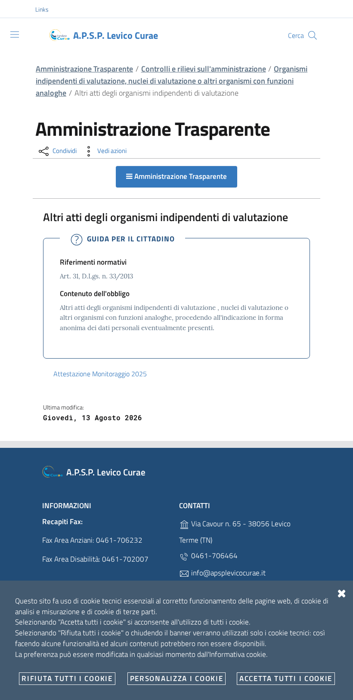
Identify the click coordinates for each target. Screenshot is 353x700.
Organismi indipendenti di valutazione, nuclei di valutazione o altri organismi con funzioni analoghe (171, 81)
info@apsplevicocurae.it (227, 572)
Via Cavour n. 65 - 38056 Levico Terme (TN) (235, 532)
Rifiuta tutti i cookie (67, 678)
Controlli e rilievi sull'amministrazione (203, 69)
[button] (46, 9)
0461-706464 (213, 555)
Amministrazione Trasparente (84, 69)
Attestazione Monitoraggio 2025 (100, 374)
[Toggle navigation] (14, 34)
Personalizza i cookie (176, 678)
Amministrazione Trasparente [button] (180, 176)
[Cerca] (312, 35)
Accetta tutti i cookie (285, 678)
